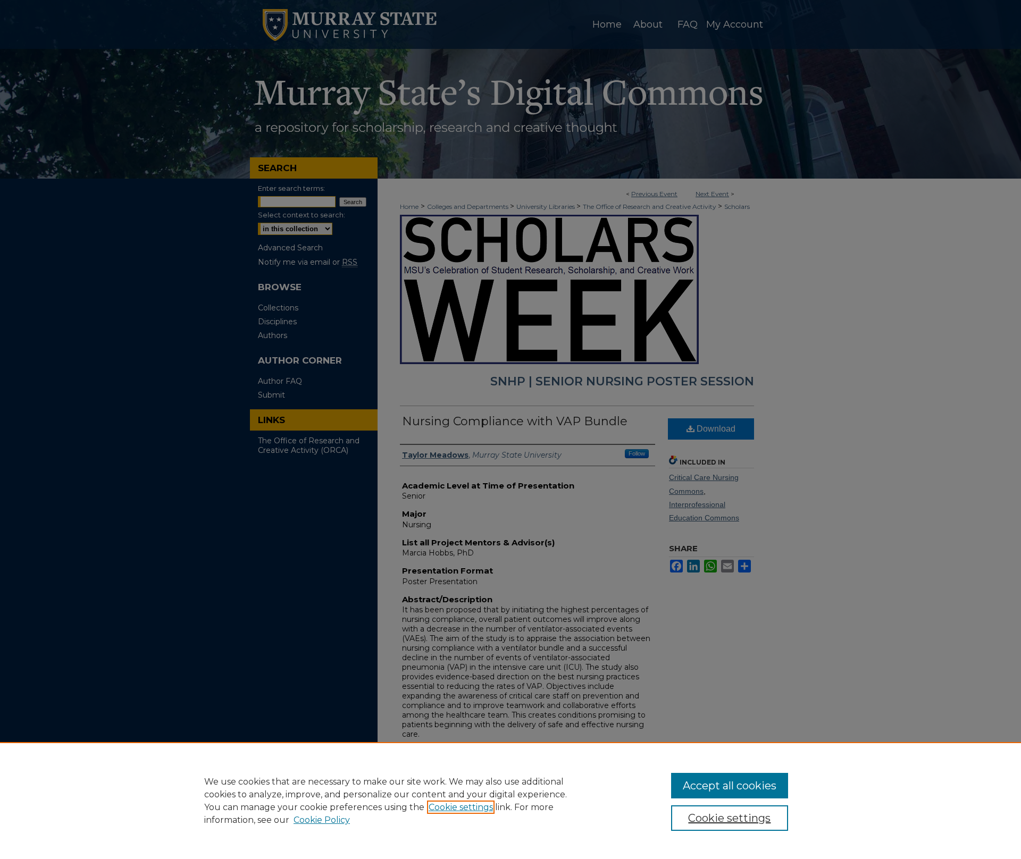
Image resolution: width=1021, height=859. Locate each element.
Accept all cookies (729, 785)
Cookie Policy (322, 820)
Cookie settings (461, 807)
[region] (510, 800)
